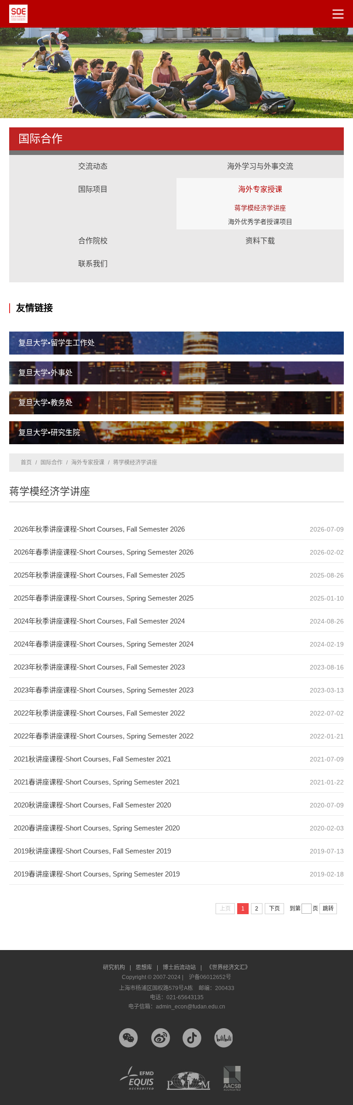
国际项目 (92, 180)
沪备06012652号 (210, 977)
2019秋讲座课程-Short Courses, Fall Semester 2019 (92, 851)
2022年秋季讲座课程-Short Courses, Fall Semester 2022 (99, 713)
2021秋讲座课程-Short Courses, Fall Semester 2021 (92, 759)
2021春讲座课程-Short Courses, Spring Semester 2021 (97, 782)
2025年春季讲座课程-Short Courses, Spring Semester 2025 (104, 598)
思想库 (147, 967)
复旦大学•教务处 (45, 403)
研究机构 (117, 967)
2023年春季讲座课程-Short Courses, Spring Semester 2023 (104, 690)
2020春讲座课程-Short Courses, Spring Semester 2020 (97, 828)
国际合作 (51, 462)
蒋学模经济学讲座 (260, 208)
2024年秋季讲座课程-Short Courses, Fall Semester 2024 (99, 621)
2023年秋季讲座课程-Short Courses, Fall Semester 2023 (99, 667)
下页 (274, 908)
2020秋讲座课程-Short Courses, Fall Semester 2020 (92, 805)
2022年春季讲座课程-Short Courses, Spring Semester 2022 (104, 736)
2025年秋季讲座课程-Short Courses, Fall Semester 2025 (99, 575)
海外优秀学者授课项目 (260, 221)
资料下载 (260, 241)
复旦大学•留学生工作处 (56, 343)
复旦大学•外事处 (45, 373)
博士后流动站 (182, 967)
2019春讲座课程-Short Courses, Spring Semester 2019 (97, 874)
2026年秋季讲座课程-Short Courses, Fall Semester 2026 (99, 529)
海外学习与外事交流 (260, 157)
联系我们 (93, 264)
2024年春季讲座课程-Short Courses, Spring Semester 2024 (104, 644)
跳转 (328, 908)
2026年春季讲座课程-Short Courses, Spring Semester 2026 (104, 552)
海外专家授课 (260, 180)
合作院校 (93, 241)
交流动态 (93, 166)
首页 (26, 462)
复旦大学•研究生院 (49, 432)
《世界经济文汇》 (228, 967)
